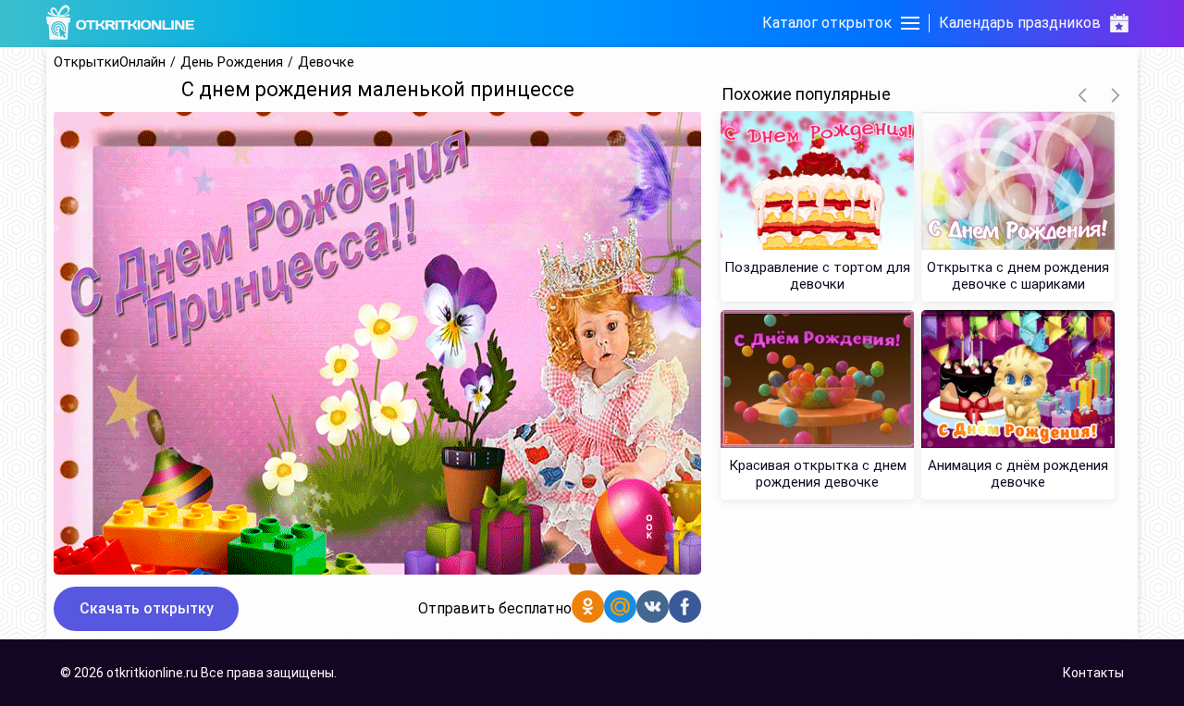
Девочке (326, 62)
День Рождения (231, 62)
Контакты (1093, 672)
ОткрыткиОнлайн (110, 62)
